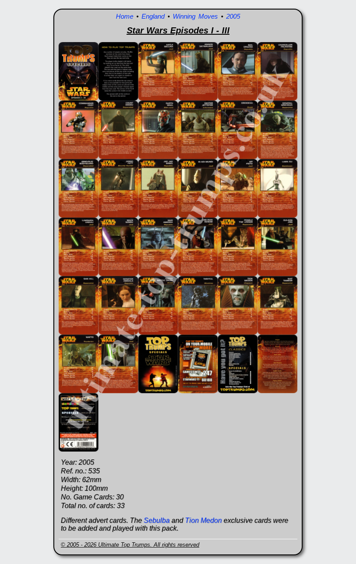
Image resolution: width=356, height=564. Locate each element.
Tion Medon (203, 520)
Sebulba (157, 520)
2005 (233, 16)
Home (124, 16)
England (153, 16)
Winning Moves (195, 16)
